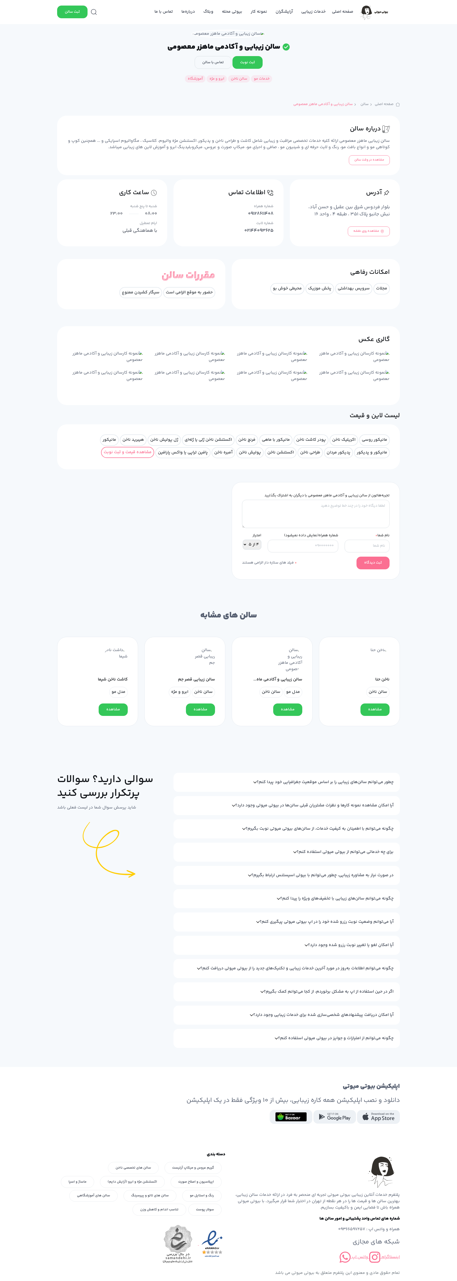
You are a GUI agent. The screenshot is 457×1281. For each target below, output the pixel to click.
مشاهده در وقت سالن (369, 159)
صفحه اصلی (342, 11)
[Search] (94, 12)
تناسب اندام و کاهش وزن (159, 1209)
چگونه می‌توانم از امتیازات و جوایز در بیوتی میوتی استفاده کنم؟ (336, 1038)
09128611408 (260, 213)
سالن (364, 104)
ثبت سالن (72, 12)
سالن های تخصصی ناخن (133, 1167)
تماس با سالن (213, 62)
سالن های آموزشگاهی (93, 1195)
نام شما (382, 535)
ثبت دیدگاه (373, 563)
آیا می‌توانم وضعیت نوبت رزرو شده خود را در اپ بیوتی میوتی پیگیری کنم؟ (326, 922)
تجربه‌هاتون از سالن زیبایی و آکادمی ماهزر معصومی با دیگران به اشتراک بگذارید (327, 495)
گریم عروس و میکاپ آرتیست (193, 1167)
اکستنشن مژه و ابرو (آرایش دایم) (132, 1181)
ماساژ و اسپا (77, 1181)
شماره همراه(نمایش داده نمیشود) (311, 535)
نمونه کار (259, 11)
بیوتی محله (232, 11)
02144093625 (258, 230)
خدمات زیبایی (313, 11)
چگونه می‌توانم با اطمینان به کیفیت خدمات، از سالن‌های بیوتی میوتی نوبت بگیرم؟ (319, 828)
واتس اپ (359, 1257)
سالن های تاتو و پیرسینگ (150, 1195)
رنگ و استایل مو (202, 1195)
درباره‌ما (188, 11)
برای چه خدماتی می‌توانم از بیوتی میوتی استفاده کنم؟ (345, 852)
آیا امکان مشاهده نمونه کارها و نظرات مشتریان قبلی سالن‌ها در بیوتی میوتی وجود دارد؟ (314, 805)
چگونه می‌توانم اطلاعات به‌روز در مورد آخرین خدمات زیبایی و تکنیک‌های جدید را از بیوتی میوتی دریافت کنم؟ (297, 968)
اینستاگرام (390, 1257)
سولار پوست (205, 1209)
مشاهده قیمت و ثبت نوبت (128, 452)
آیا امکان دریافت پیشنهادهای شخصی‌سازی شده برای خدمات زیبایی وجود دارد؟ (323, 1015)
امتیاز (257, 535)
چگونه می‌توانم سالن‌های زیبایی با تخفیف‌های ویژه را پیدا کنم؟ (337, 898)
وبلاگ (208, 11)
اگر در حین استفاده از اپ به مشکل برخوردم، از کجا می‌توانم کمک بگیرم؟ (329, 991)
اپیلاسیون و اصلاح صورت (196, 1181)
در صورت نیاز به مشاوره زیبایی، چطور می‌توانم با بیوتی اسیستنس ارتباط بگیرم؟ (322, 875)
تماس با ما (163, 11)
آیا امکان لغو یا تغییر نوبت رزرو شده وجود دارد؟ (351, 945)
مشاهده (375, 709)
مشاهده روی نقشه (366, 231)
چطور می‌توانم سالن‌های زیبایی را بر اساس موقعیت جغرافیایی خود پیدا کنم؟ (325, 782)
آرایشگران (284, 11)
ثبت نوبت (247, 62)
